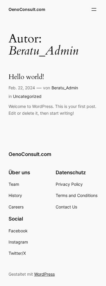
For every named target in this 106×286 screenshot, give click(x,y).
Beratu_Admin (65, 87)
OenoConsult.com (27, 9)
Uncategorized (27, 96)
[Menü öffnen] (93, 9)
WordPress (44, 274)
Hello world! (26, 77)
